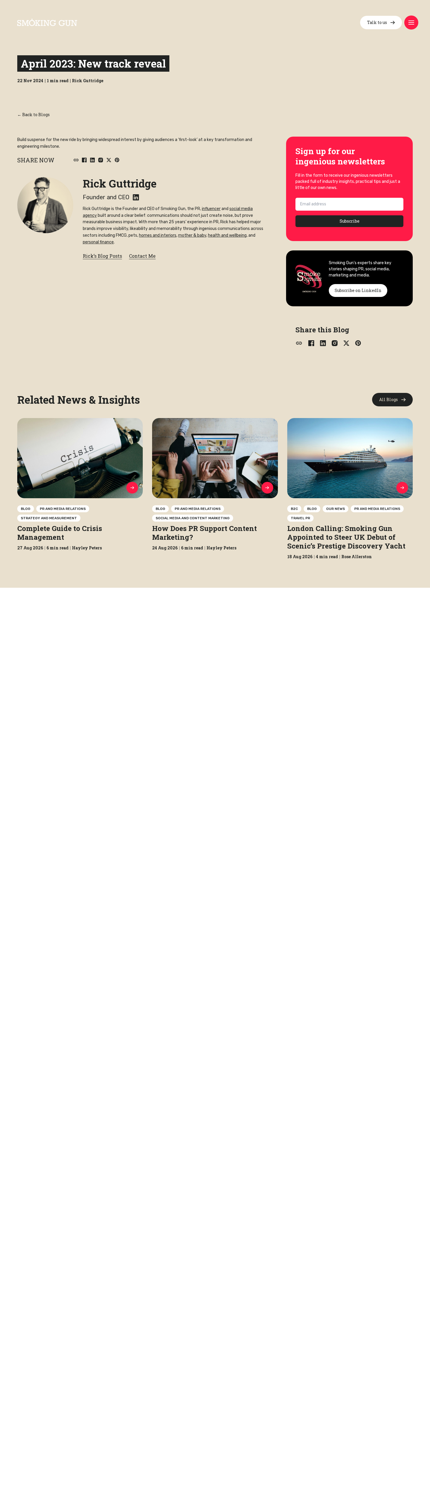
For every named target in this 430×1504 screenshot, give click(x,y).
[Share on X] (109, 160)
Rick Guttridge (119, 183)
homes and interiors (157, 235)
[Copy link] (76, 160)
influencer (211, 208)
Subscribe (350, 221)
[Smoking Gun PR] (47, 22)
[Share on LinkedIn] (92, 160)
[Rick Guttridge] (45, 205)
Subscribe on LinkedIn (358, 290)
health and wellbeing (227, 235)
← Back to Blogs (33, 114)
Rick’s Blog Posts (102, 256)
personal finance (98, 242)
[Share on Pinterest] (117, 160)
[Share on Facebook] (84, 160)
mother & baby (192, 235)
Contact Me (142, 256)
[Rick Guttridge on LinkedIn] (136, 197)
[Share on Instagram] (101, 160)
